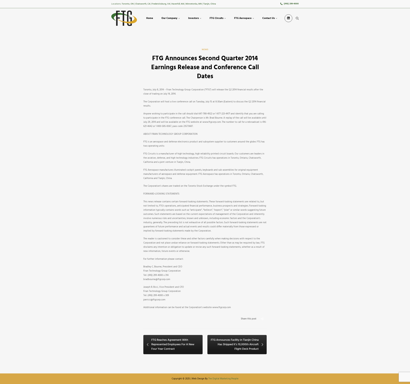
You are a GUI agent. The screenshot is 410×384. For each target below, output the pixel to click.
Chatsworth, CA (142, 4)
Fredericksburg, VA (161, 4)
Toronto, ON (128, 4)
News (205, 49)
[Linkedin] (288, 18)
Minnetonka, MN (194, 4)
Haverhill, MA (178, 4)
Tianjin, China (209, 4)
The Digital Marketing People (223, 379)
